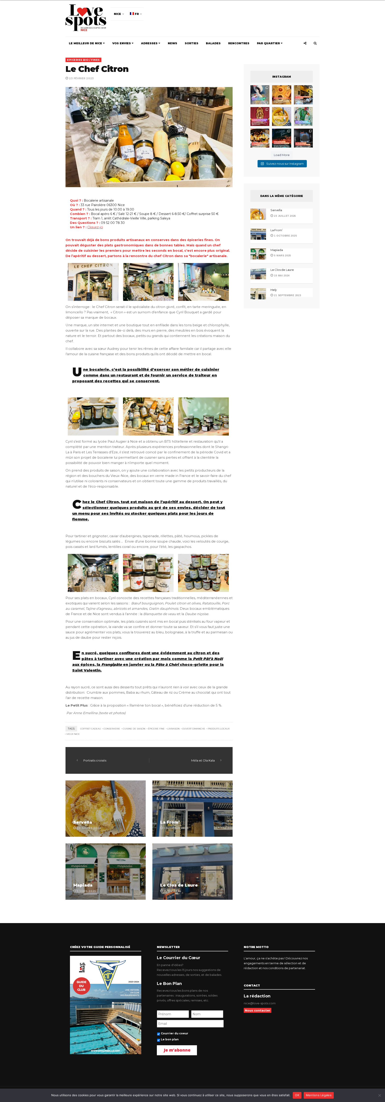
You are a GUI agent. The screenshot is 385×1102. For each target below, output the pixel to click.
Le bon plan (170, 1039)
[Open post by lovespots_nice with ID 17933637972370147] (259, 94)
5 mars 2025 (282, 255)
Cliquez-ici (95, 227)
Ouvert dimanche (193, 728)
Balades (213, 43)
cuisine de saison (134, 728)
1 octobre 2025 (285, 235)
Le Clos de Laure (179, 885)
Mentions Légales (319, 1095)
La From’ (170, 822)
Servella (82, 822)
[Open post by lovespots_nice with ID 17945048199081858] (259, 138)
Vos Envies (122, 43)
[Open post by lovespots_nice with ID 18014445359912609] (303, 116)
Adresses (149, 43)
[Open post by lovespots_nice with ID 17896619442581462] (281, 94)
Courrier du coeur (174, 1033)
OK (297, 1095)
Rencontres (238, 43)
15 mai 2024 (281, 275)
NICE (117, 14)
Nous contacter (257, 1010)
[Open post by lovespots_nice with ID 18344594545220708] (281, 116)
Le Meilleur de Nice (86, 43)
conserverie (112, 728)
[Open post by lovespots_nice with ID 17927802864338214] (303, 138)
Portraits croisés (94, 760)
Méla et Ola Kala (203, 760)
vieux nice (73, 734)
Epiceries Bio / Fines (83, 59)
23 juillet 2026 (284, 216)
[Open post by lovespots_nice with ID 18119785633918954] (303, 94)
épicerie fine (156, 728)
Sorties (191, 43)
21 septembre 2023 (287, 295)
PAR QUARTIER (269, 43)
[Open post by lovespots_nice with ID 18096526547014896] (259, 116)
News (172, 43)
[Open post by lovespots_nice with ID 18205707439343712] (281, 138)
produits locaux (219, 728)
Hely (273, 290)
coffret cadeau (90, 728)
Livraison (173, 728)
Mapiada (82, 885)
